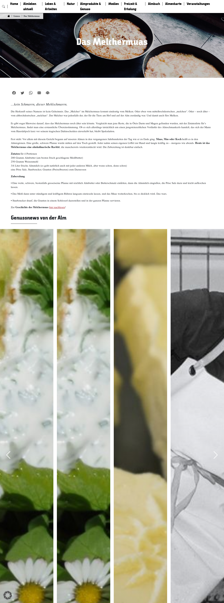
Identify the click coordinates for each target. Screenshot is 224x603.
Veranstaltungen (198, 4)
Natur (71, 4)
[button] (7, 595)
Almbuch (154, 4)
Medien (113, 4)
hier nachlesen (57, 207)
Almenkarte (173, 4)
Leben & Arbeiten (51, 6)
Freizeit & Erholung (130, 6)
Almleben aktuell (29, 6)
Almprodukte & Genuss (90, 6)
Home (14, 4)
